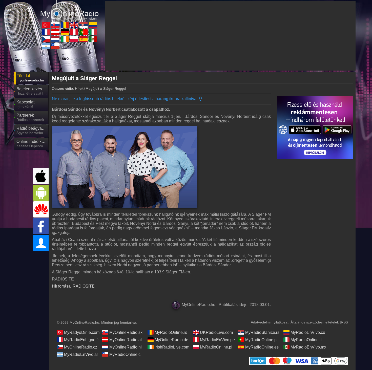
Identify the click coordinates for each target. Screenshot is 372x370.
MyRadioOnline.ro (171, 332)
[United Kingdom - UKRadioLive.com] (74, 25)
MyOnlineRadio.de (171, 340)
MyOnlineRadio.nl (125, 347)
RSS (344, 322)
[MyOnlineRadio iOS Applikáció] (41, 176)
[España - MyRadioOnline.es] (83, 39)
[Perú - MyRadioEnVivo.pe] (74, 32)
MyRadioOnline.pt (261, 340)
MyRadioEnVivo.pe (217, 340)
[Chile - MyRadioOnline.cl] (55, 46)
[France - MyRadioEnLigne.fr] (46, 32)
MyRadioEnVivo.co (308, 332)
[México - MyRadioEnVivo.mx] (93, 39)
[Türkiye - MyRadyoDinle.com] (46, 25)
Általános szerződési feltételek (315, 322)
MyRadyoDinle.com (81, 332)
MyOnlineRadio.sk (125, 332)
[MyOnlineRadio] (69, 10)
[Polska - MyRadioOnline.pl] (74, 39)
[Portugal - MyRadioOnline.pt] (83, 32)
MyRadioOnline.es (262, 347)
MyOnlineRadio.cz (80, 347)
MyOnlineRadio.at (125, 340)
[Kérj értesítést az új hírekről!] (200, 99)
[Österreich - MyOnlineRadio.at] (55, 32)
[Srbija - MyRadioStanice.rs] (83, 25)
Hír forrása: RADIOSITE (73, 286)
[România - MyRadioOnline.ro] (65, 25)
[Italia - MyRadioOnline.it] (93, 32)
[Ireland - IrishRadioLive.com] (65, 39)
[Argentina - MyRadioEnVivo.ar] (46, 46)
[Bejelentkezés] (41, 243)
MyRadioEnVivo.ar (81, 354)
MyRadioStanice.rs (262, 332)
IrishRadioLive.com (172, 347)
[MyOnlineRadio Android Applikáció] (41, 193)
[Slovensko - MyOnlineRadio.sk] (55, 25)
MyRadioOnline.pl (216, 347)
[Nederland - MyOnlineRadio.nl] (55, 39)
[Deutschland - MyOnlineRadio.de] (65, 32)
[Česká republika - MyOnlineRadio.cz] (46, 39)
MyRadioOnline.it (306, 340)
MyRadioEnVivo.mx (308, 347)
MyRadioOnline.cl (125, 354)
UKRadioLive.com (216, 332)
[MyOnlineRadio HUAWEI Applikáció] (41, 209)
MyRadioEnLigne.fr (81, 340)
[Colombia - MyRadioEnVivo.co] (93, 25)
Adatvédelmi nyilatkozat (269, 322)
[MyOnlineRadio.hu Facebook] (41, 226)
